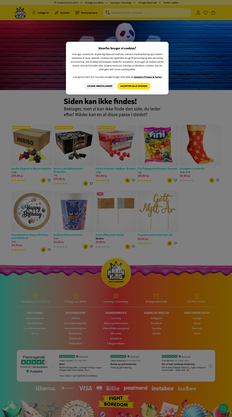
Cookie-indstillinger (99, 86)
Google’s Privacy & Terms (148, 76)
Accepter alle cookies (133, 86)
